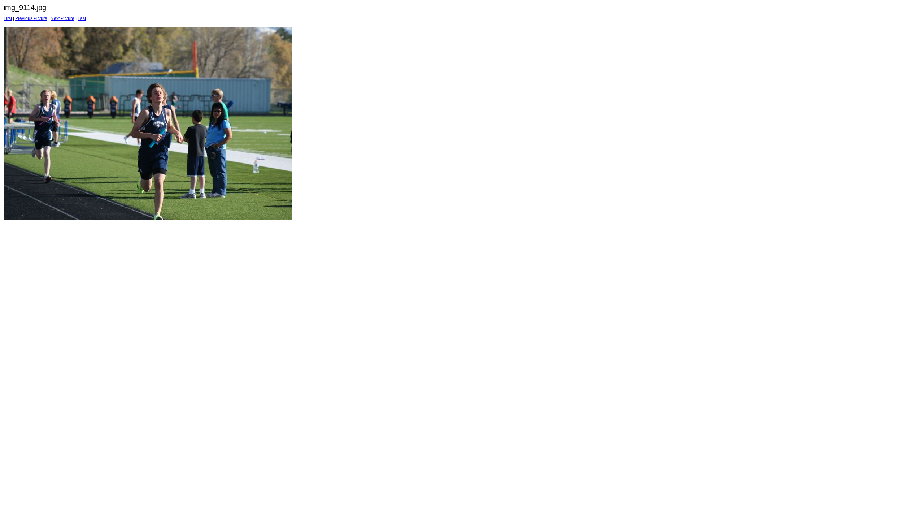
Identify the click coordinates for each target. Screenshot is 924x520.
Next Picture (62, 18)
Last (82, 18)
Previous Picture (31, 18)
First (8, 18)
